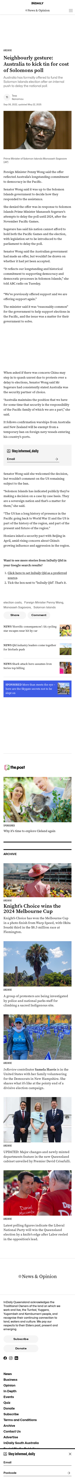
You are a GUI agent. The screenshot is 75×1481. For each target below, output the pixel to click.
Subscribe (20, 1339)
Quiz (6, 1402)
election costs (12, 602)
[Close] (70, 1453)
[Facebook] (5, 1358)
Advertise (10, 1437)
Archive (9, 1425)
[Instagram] (11, 1358)
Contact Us (12, 1431)
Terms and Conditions (20, 1420)
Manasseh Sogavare (17, 607)
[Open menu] (71, 10)
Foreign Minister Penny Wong (43, 602)
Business (10, 1379)
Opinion (9, 1385)
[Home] (37, 3)
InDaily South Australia (21, 1443)
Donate (21, 1348)
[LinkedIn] (16, 1358)
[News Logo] (37, 10)
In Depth (9, 1391)
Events (8, 1397)
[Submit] (55, 459)
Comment (39, 615)
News (7, 1374)
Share (14, 615)
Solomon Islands (44, 607)
